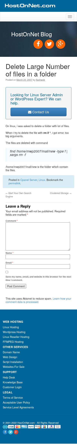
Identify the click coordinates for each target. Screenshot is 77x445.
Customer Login (12, 387)
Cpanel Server (28, 180)
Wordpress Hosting (14, 332)
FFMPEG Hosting (13, 342)
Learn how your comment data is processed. (38, 300)
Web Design (10, 357)
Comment (12, 220)
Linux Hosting (11, 327)
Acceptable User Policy (16, 402)
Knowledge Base (13, 382)
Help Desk (9, 377)
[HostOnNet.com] (30, 10)
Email (9, 262)
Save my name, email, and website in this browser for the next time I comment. (38, 278)
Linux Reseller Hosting (16, 337)
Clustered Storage (60, 193)
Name (9, 253)
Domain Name (11, 352)
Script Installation (13, 362)
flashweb (40, 79)
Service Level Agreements (18, 407)
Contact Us (40, 111)
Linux (42, 180)
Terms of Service (13, 397)
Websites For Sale (13, 367)
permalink (14, 183)
